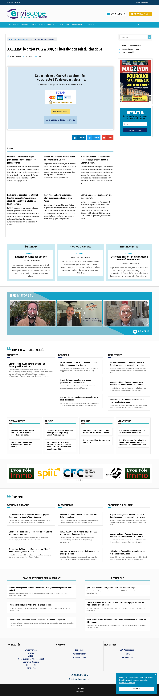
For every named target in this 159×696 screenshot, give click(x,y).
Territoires (13, 25)
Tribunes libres (129, 246)
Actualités (80, 253)
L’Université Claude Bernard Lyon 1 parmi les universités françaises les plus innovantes (21, 159)
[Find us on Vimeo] (149, 25)
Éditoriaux (31, 246)
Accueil (13, 39)
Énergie (41, 25)
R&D (31, 39)
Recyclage (30, 253)
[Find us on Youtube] (142, 25)
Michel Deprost (35, 261)
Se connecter (143, 3)
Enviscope (79, 688)
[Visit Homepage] (27, 13)
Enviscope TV (117, 13)
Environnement (27, 25)
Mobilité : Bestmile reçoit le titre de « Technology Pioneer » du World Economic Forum (95, 159)
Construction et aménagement (70, 25)
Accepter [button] (136, 688)
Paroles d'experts (80, 246)
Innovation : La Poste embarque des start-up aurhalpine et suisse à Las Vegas (58, 198)
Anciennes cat (23, 39)
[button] (32, 313)
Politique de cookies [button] (127, 683)
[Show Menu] (151, 2)
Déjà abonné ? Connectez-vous (60, 120)
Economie (90, 25)
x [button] (155, 674)
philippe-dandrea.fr (83, 679)
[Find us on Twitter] (138, 25)
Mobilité (50, 25)
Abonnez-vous (141, 13)
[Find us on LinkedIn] (145, 25)
